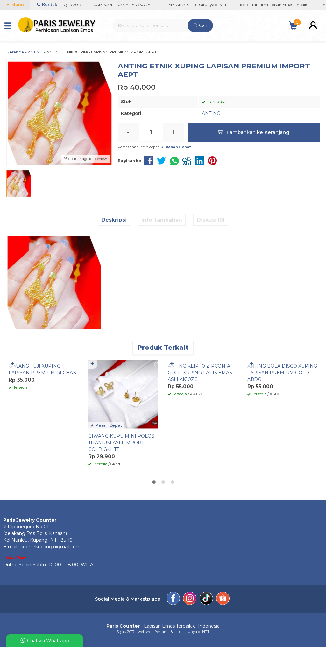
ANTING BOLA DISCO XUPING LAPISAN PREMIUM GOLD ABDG (282, 372)
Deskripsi (114, 220)
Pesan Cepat (108, 425)
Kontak (49, 4)
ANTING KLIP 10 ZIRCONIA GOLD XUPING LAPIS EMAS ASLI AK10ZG (200, 372)
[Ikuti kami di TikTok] (206, 599)
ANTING (211, 113)
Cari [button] (202, 25)
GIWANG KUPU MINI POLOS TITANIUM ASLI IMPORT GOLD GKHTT (121, 442)
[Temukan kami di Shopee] (223, 599)
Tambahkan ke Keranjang (257, 132)
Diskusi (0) (211, 220)
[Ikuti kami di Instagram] (189, 599)
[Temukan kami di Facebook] (173, 599)
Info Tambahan (161, 220)
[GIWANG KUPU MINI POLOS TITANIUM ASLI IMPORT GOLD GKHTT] (123, 394)
